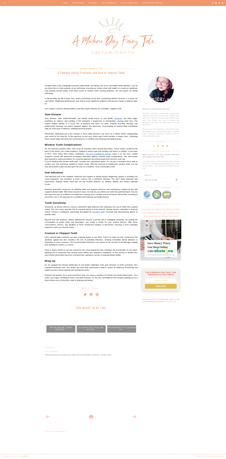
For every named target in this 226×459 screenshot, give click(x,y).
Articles (96, 288)
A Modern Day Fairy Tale (12, 456)
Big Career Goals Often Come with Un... (91, 328)
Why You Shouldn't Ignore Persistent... (61, 328)
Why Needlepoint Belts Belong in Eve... (122, 328)
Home (65, 3)
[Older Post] (134, 417)
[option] (61, 322)
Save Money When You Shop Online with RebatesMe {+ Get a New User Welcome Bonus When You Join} (160, 213)
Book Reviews (78, 3)
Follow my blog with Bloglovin (55, 431)
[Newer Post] (48, 417)
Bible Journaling (109, 3)
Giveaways (92, 3)
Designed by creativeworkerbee (210, 456)
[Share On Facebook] (91, 294)
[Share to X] (85, 294)
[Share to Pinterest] (97, 294)
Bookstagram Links (129, 3)
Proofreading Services (153, 3)
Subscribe (161, 286)
